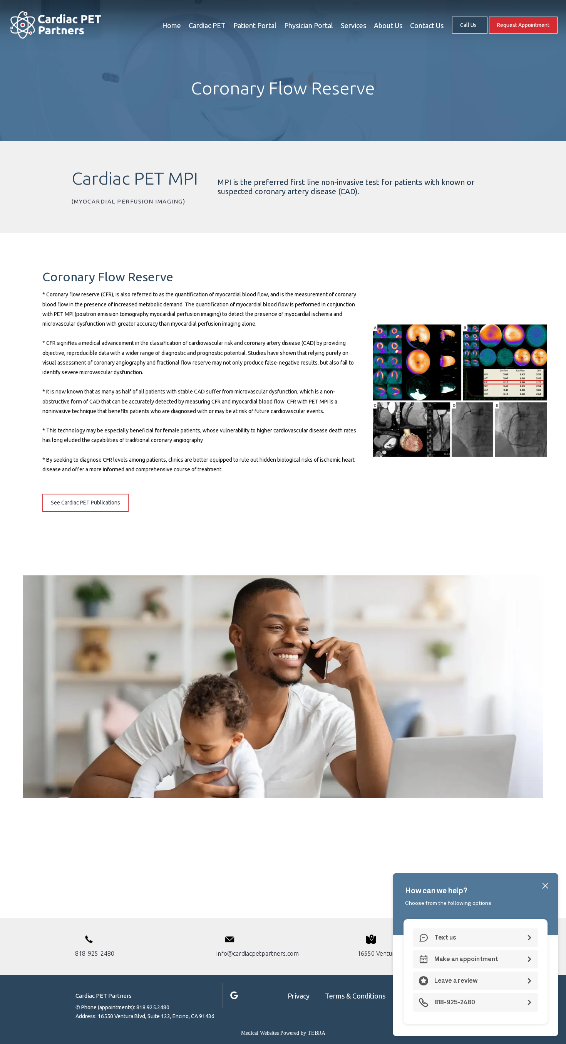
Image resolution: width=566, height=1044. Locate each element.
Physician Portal (308, 25)
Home (171, 25)
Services (353, 25)
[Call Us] (469, 32)
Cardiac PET (207, 25)
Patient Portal (254, 25)
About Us (388, 25)
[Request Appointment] (523, 32)
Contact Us (427, 25)
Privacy (299, 996)
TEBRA (316, 1033)
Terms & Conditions (355, 996)
